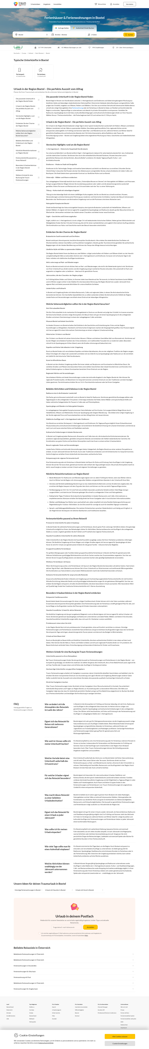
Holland (30, 53)
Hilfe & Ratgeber (79, 1010)
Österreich (9, 1010)
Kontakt (54, 1019)
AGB (122, 1022)
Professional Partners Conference (107, 1013)
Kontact (77, 1016)
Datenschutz (124, 1025)
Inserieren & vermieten (81, 1007)
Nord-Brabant (39, 53)
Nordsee (31, 1010)
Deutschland (9, 1007)
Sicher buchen (56, 1013)
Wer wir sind (124, 1007)
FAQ (53, 1016)
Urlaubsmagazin (56, 1010)
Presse (122, 1010)
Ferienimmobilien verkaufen (128, 1019)
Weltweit (31, 1019)
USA (7, 1019)
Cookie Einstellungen (120, 1043)
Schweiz (8, 1013)
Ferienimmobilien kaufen (127, 1016)
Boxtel (48, 53)
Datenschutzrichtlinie (45, 1043)
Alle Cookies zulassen (119, 1036)
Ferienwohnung (77, 108)
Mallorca (31, 1007)
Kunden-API (101, 1010)
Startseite (17, 53)
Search (54, 1007)
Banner (77, 1013)
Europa (24, 53)
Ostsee (31, 1013)
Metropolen (32, 1022)
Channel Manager (103, 1007)
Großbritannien (10, 1016)
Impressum (124, 1027)
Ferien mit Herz (125, 1013)
